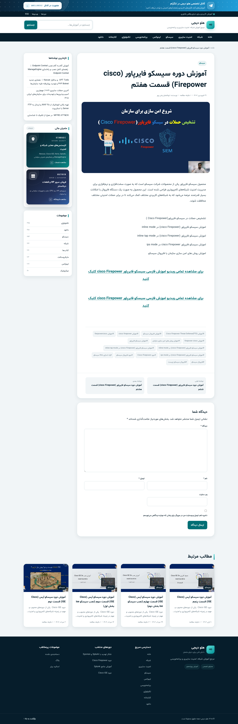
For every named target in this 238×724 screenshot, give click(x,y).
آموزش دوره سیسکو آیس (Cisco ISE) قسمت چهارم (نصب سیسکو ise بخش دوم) (145, 601)
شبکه (200, 37)
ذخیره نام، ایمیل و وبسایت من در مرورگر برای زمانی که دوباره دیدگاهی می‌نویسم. (175, 515)
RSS (27, 14)
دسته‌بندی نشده (52, 654)
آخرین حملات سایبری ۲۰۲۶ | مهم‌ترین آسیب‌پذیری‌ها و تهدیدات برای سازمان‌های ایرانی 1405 (48, 94)
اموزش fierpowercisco (104, 333)
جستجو (31, 25)
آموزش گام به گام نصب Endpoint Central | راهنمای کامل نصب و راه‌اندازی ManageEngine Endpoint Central (48, 69)
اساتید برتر (54, 666)
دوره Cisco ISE (105, 673)
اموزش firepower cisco (194, 341)
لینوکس (157, 37)
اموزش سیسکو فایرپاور (138, 341)
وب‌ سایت (203, 494)
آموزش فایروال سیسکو (151, 333)
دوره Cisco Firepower (146, 355)
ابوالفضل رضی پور (163, 95)
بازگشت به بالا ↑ (29, 719)
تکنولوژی (126, 37)
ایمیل (141, 478)
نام (205, 478)
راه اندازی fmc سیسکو (102, 355)
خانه (210, 37)
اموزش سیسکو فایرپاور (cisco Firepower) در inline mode (181, 348)
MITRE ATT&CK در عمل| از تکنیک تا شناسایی (48, 115)
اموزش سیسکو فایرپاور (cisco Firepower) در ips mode (182, 355)
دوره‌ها (43, 14)
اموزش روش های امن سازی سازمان (166, 341)
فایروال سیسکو (197, 362)
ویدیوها (35, 14)
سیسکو (169, 37)
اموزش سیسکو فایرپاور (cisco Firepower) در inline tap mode (129, 348)
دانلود (100, 37)
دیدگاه (204, 426)
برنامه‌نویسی (141, 37)
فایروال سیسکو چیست (177, 362)
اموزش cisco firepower (128, 333)
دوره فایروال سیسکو (123, 355)
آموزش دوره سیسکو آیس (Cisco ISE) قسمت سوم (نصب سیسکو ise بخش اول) (95, 601)
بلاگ (57, 660)
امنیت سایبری (185, 37)
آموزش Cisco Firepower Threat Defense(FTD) (184, 333)
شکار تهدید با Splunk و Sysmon (97, 654)
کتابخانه (113, 37)
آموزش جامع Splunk (103, 666)
